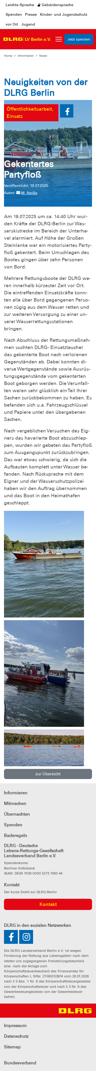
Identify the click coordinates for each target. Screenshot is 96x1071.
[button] (66, 111)
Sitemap (12, 1046)
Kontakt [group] (48, 904)
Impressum (15, 1025)
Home (8, 56)
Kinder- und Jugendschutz (63, 14)
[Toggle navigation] (58, 39)
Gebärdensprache (57, 5)
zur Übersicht (48, 774)
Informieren (26, 56)
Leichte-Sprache (20, 5)
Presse (31, 14)
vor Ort (12, 24)
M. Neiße (29, 192)
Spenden (14, 14)
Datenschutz (16, 1036)
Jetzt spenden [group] (78, 39)
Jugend (28, 24)
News (43, 56)
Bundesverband (20, 1062)
